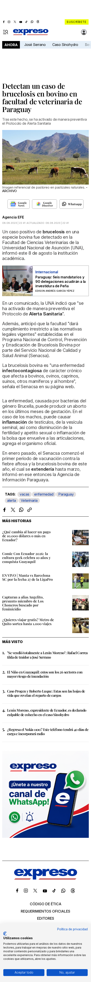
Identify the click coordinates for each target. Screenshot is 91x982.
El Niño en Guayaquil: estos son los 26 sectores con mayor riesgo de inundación (44, 674)
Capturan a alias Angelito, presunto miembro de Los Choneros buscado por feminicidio (23, 603)
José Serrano (35, 44)
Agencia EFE (13, 217)
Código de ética (45, 904)
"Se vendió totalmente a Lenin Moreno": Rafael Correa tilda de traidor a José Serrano (47, 654)
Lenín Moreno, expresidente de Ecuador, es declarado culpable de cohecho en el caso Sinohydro (46, 712)
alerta (11, 500)
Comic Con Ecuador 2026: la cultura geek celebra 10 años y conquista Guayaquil (26, 557)
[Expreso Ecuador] (45, 878)
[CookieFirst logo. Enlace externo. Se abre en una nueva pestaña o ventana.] (5, 934)
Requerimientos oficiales (45, 911)
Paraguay (66, 494)
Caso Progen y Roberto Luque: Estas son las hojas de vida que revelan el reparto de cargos (46, 693)
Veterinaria (29, 500)
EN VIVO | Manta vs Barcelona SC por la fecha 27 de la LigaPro (27, 577)
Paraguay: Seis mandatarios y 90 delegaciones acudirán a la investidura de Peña (60, 281)
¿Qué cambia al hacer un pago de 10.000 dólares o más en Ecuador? (26, 535)
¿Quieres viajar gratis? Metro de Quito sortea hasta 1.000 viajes (28, 621)
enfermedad (43, 494)
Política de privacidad (72, 929)
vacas (24, 494)
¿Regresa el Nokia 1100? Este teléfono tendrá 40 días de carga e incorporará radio (47, 731)
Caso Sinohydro (65, 44)
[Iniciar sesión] (84, 32)
